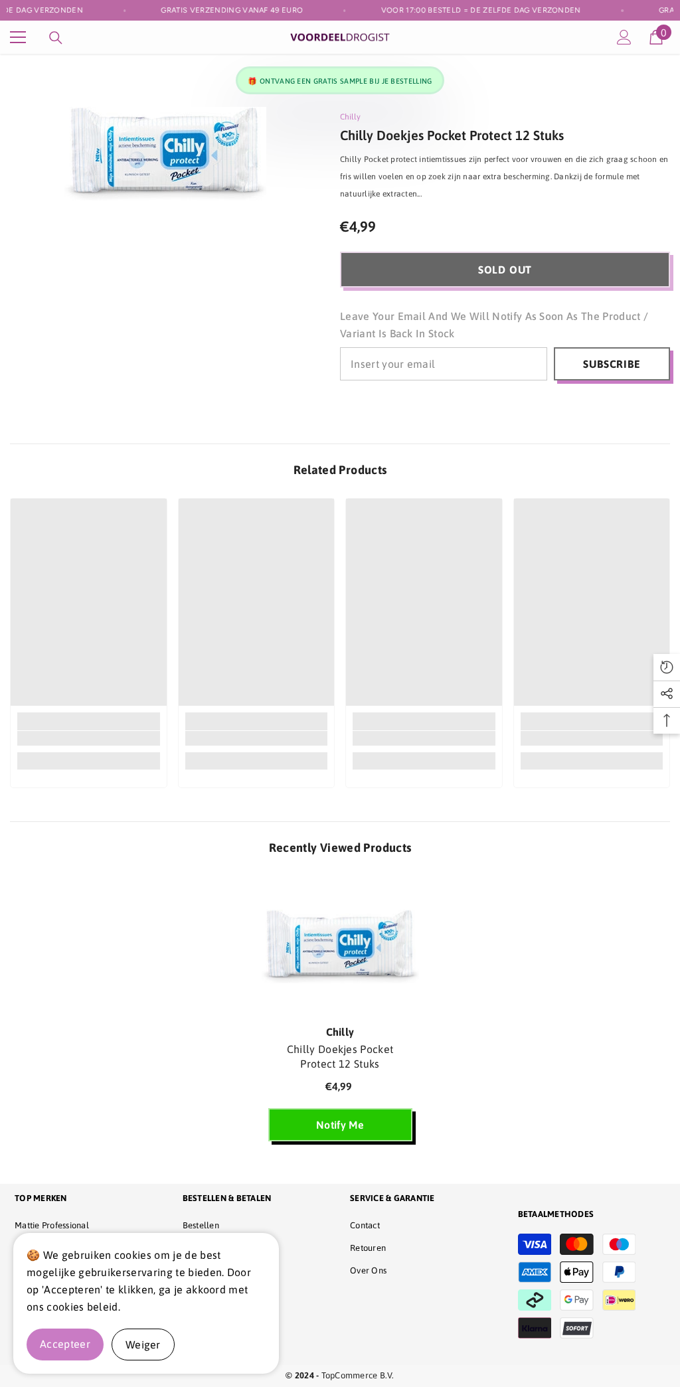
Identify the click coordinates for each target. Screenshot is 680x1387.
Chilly (350, 117)
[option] (340, 1013)
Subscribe (611, 364)
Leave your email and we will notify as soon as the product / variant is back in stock (494, 324)
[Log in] (624, 37)
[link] (88, 738)
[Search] (56, 38)
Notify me (340, 1125)
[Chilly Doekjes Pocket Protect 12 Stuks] (340, 946)
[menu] (18, 37)
